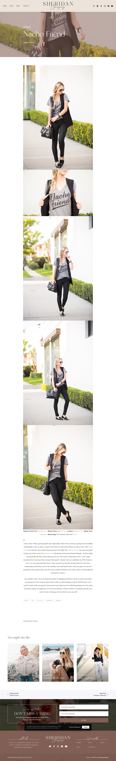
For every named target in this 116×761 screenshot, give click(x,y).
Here (75, 534)
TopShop (42, 534)
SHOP (79, 747)
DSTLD (63, 531)
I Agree (86, 727)
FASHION (27, 27)
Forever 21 (78, 531)
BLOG (90, 743)
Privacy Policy (28, 757)
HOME (79, 743)
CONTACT (91, 747)
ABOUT (102, 743)
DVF (33, 600)
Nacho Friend (73, 550)
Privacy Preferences (74, 727)
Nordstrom (42, 531)
